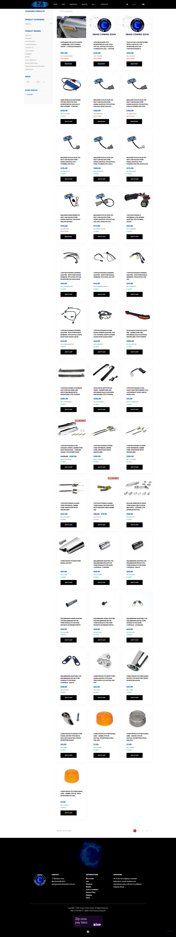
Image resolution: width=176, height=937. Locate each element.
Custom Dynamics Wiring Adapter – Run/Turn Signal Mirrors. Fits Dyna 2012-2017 (104, 275)
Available (30, 94)
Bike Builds (73, 4)
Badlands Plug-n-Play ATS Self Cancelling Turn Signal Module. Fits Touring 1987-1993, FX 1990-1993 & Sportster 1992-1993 (137, 162)
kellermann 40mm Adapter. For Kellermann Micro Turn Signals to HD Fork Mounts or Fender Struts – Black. (71, 623)
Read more (68, 64)
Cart (87, 881)
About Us (84, 4)
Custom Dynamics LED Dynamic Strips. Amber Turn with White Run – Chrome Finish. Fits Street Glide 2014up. (71, 450)
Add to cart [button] (68, 121)
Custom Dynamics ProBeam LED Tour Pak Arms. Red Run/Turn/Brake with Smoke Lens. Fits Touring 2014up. (71, 392)
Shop (63, 4)
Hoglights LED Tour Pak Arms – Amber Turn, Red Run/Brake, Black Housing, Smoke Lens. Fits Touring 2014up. (104, 392)
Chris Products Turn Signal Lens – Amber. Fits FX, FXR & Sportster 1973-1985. (71, 793)
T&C (93, 4)
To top (170, 931)
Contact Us (104, 4)
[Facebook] (88, 931)
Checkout (89, 884)
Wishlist (88, 887)
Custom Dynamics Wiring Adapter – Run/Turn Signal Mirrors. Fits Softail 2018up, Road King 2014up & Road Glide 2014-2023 (71, 335)
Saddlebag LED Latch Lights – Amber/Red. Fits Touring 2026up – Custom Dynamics (71, 44)
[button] (127, 4)
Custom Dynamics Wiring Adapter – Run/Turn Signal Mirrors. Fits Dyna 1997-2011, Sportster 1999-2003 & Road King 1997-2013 (71, 277)
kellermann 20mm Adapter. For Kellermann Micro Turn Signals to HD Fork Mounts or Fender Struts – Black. (104, 623)
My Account (90, 878)
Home (55, 4)
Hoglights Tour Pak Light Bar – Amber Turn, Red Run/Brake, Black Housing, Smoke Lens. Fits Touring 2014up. (136, 335)
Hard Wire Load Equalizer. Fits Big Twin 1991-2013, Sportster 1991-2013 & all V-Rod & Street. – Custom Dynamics (70, 104)
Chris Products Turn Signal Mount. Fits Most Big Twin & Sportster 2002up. (137, 678)
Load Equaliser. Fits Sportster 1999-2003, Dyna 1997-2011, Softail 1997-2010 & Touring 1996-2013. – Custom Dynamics (104, 47)
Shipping (89, 895)
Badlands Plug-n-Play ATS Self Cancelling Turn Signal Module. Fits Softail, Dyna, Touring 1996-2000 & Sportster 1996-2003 (104, 162)
